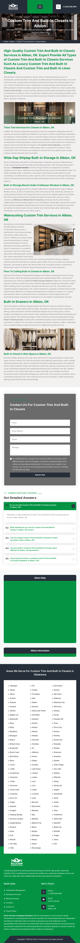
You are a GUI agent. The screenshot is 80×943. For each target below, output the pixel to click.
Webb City (57, 827)
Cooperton (14, 794)
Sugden (56, 790)
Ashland (13, 706)
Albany (12, 690)
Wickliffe (57, 831)
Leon (34, 781)
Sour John (57, 769)
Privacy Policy (11, 911)
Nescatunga (36, 848)
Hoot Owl (35, 740)
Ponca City (58, 727)
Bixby (12, 727)
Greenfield (35, 715)
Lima (33, 785)
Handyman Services (13, 894)
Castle (12, 769)
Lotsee (34, 790)
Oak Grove (58, 694)
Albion (12, 41)
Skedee (56, 760)
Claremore (14, 777)
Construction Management (15, 890)
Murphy (34, 831)
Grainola (35, 706)
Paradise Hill (58, 719)
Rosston (57, 748)
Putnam (56, 731)
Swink (56, 798)
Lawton (34, 777)
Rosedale (57, 744)
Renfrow (57, 736)
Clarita (12, 781)
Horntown (35, 744)
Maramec (35, 810)
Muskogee (35, 835)
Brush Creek (14, 752)
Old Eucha (57, 706)
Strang (56, 781)
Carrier (12, 765)
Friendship (36, 694)
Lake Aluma (36, 769)
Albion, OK (52, 909)
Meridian (35, 819)
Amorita (13, 698)
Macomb (35, 802)
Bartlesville (14, 719)
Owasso (57, 711)
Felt (33, 686)
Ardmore (13, 702)
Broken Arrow (15, 744)
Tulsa (56, 810)
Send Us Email (53, 901)
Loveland (35, 794)
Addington (13, 686)
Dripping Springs (16, 815)
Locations (9, 903)
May (33, 815)
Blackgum (13, 736)
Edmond (13, 827)
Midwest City (36, 823)
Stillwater (57, 777)
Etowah (12, 839)
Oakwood (57, 698)
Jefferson (35, 752)
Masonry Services (12, 898)
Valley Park (58, 819)
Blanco (12, 740)
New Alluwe (58, 686)
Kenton (34, 756)
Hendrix (35, 723)
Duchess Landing (16, 819)
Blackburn (13, 731)
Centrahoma (14, 773)
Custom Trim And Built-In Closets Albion (31, 41)
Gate (33, 698)
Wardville (57, 823)
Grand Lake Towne (39, 711)
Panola (56, 715)
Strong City (58, 785)
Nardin (34, 844)
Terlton (56, 802)
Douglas (13, 810)
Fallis (12, 848)
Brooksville (14, 748)
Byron (12, 760)
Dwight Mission (15, 823)
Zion (55, 844)
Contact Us (10, 907)
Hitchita (34, 731)
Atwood (12, 711)
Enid (11, 835)
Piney (56, 723)
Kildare (34, 760)
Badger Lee (14, 715)
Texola (56, 806)
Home (6, 41)
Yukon (56, 839)
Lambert (35, 773)
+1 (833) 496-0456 (69, 7)
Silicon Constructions (40, 939)
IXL (33, 748)
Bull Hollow (14, 756)
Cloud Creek (14, 790)
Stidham (57, 773)
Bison (12, 723)
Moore (34, 827)
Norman (57, 690)
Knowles (35, 765)
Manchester (36, 806)
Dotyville (13, 806)
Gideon (34, 702)
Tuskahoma (58, 815)
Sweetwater (58, 794)
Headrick (35, 719)
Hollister (35, 736)
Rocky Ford (58, 740)
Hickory (34, 727)
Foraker (35, 690)
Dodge (12, 802)
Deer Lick (13, 798)
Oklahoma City (59, 702)
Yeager (56, 835)
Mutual (34, 839)
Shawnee (57, 756)
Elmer (12, 831)
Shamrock (57, 752)
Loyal (34, 798)
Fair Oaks (13, 844)
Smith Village (59, 765)
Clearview (13, 785)
